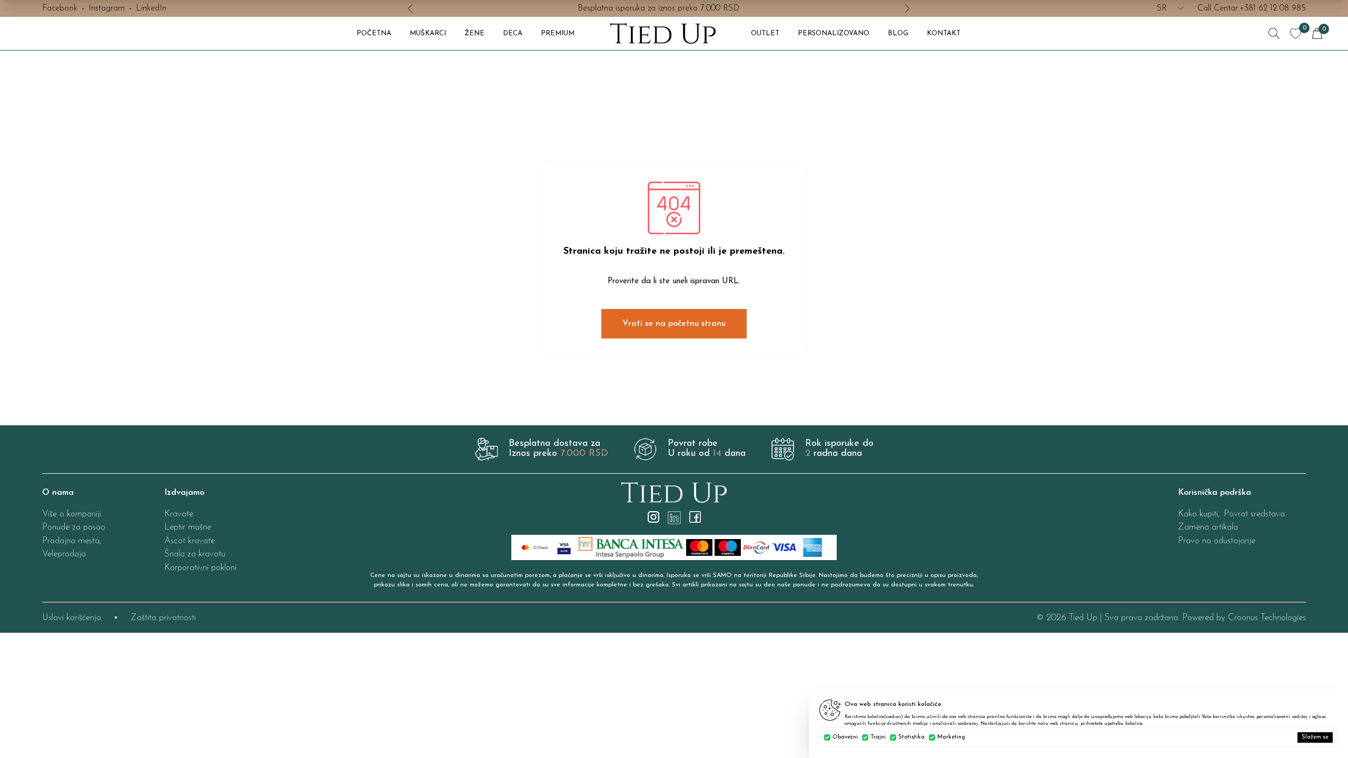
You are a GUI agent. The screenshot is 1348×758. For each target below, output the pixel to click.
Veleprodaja (64, 554)
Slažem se (1315, 737)
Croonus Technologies (1267, 617)
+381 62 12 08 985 (1273, 8)
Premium (557, 33)
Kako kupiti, (1199, 514)
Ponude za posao (73, 527)
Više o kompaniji (71, 514)
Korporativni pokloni (200, 567)
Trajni (878, 737)
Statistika (911, 737)
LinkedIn (151, 8)
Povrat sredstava (1254, 514)
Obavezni (845, 737)
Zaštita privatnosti (163, 617)
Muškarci (428, 33)
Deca (512, 33)
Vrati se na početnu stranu (674, 324)
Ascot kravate (189, 540)
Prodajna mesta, (71, 540)
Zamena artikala (1208, 527)
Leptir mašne (187, 527)
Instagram (106, 8)
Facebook (59, 8)
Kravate (178, 514)
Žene (474, 33)
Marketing (951, 737)
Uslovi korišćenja (71, 617)
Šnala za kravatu (194, 554)
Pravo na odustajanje (1216, 540)
